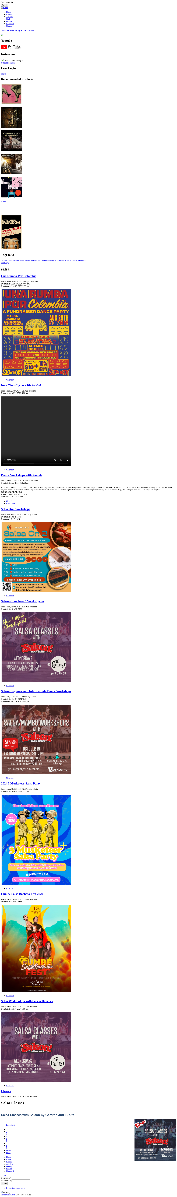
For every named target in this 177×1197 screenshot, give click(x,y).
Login (3, 74)
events (27, 260)
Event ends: (6, 286)
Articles (9, 17)
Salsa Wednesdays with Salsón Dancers (27, 1001)
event (22, 260)
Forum (9, 1169)
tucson (74, 260)
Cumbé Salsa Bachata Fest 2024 (22, 894)
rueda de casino (55, 260)
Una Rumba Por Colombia (18, 276)
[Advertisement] (48, 208)
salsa (64, 260)
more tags (5, 263)
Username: (6, 1178)
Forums (9, 21)
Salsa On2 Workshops (15, 509)
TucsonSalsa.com (8, 1195)
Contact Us (10, 1171)
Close (3, 1175)
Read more (10, 503)
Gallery (9, 19)
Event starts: (6, 284)
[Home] (4, 7)
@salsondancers (8, 63)
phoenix (34, 260)
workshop (82, 260)
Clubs (8, 1159)
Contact (9, 26)
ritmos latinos (43, 260)
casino (10, 260)
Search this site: (7, 2)
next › (8, 1150)
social (69, 260)
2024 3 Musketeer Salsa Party (21, 783)
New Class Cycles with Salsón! (21, 385)
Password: (6, 1181)
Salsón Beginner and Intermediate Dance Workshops (36, 691)
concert (16, 260)
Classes (9, 14)
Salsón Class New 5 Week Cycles (22, 601)
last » (8, 1153)
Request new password (15, 1188)
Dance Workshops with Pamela (21, 475)
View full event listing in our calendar (17, 30)
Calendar (10, 24)
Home (8, 12)
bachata (4, 260)
